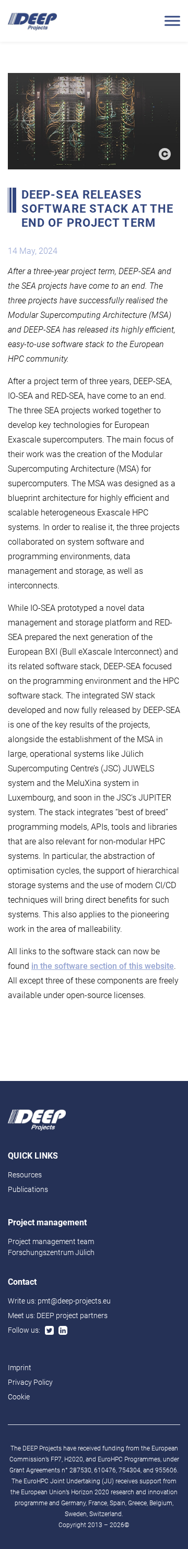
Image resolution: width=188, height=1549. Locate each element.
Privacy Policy (30, 1382)
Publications (28, 1189)
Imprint (19, 1367)
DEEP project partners (72, 1315)
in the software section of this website (102, 966)
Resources (25, 1175)
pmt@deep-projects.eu (74, 1301)
